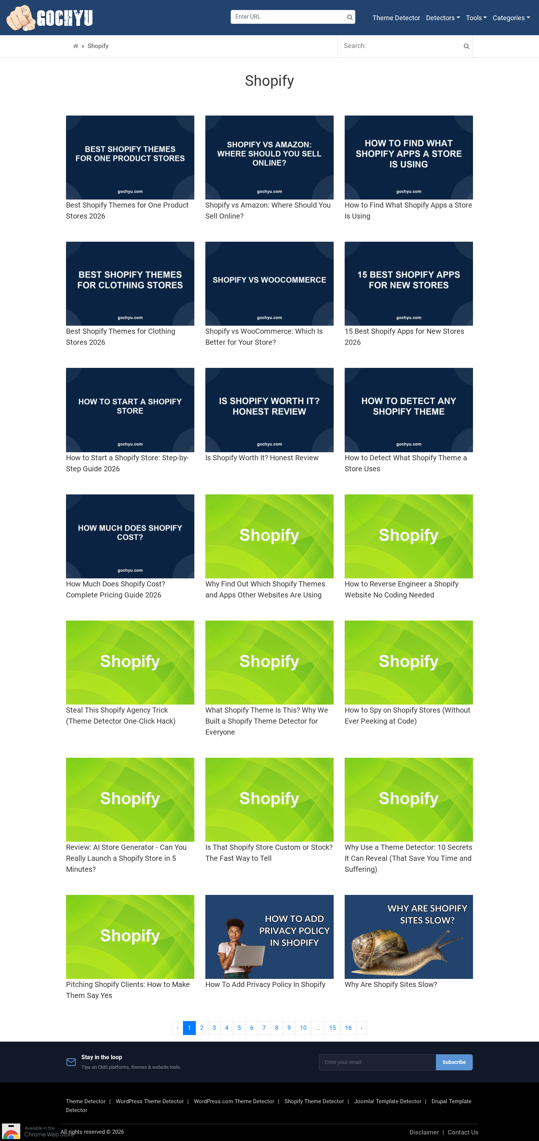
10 (303, 1027)
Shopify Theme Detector (314, 1101)
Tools (474, 18)
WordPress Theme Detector (150, 1101)
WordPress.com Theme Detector (234, 1101)
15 (332, 1027)
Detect (338, 17)
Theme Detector (396, 18)
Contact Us (463, 1132)
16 (348, 1027)
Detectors (440, 18)
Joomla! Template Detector (387, 1101)
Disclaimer (424, 1132)
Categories (509, 18)
